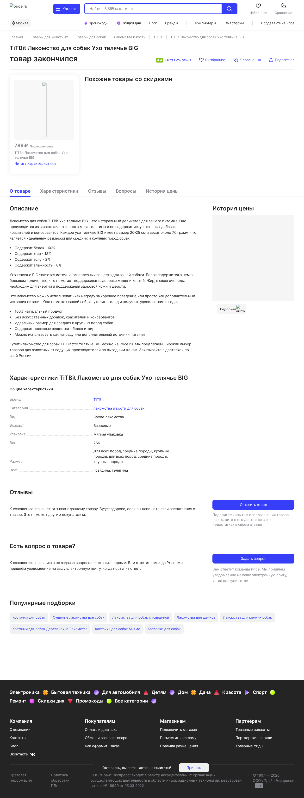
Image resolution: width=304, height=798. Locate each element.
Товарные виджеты (253, 729)
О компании (20, 729)
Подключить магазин (178, 729)
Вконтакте (19, 754)
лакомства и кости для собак (118, 408)
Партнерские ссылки (254, 737)
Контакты (18, 737)
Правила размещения (179, 746)
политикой (162, 768)
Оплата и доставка (101, 729)
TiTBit (98, 399)
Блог (14, 746)
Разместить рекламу (178, 737)
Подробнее (227, 309)
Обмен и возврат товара (106, 737)
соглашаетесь (139, 768)
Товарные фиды (249, 746)
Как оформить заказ (102, 746)
